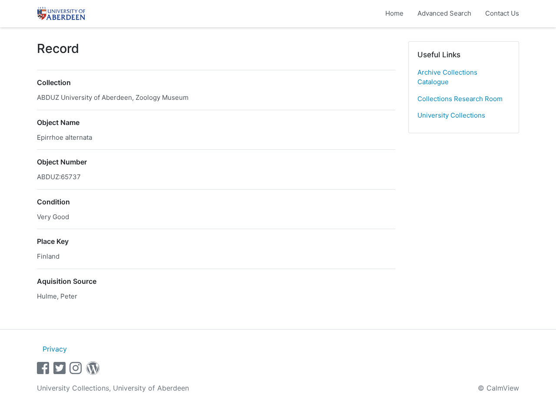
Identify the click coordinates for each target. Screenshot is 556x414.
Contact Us (502, 13)
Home (394, 13)
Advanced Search (444, 13)
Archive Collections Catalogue (447, 77)
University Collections (451, 115)
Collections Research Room (460, 99)
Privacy (55, 349)
